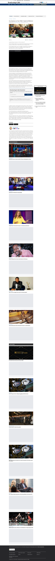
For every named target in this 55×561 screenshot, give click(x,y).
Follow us (27, 39)
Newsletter (31, 39)
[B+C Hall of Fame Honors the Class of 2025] (40, 90)
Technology (16, 124)
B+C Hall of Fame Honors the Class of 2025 (40, 93)
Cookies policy (38, 552)
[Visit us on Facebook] (40, 2)
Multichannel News (27, 0)
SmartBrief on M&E (23, 16)
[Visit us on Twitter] (41, 2)
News (11, 4)
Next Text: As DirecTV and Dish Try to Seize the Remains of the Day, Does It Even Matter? (40, 103)
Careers (19, 554)
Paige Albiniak (12, 22)
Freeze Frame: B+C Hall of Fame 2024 (41, 106)
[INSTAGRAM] (16, 128)
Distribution (11, 124)
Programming (24, 4)
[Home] (9, 4)
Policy (28, 4)
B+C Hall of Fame (16, 16)
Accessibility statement (12, 554)
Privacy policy (29, 552)
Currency (18, 4)
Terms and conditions (12, 552)
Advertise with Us (30, 554)
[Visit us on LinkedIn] (42, 2)
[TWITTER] (15, 128)
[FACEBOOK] (13, 128)
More (31, 4)
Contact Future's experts (21, 552)
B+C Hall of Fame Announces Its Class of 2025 (40, 96)
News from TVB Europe (39, 16)
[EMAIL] (19, 128)
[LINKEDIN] (17, 128)
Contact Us (38, 554)
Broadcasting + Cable (20, 0)
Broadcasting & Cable (17, 22)
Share (11, 39)
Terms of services (19, 98)
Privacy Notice (11, 99)
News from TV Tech (31, 16)
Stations (15, 4)
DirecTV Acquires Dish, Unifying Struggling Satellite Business (40, 99)
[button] (45, 2)
